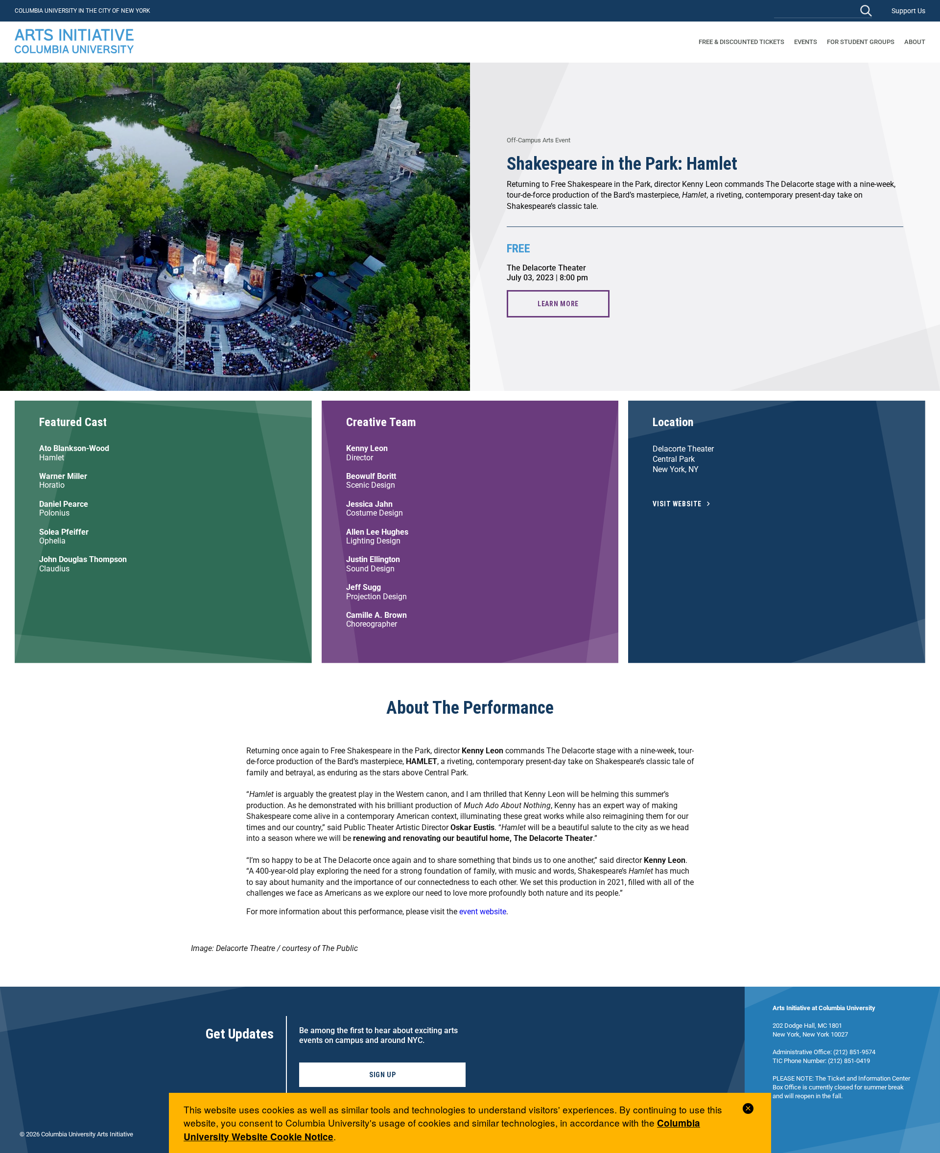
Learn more (558, 304)
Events (805, 41)
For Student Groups (860, 41)
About (914, 41)
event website (482, 911)
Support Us (908, 11)
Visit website (677, 504)
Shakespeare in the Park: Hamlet (622, 164)
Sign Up (382, 1075)
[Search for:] (823, 10)
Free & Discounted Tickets (741, 41)
